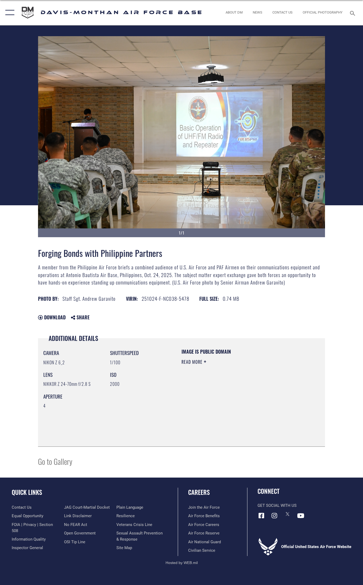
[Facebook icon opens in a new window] (261, 516)
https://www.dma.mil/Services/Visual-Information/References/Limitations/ (244, 403)
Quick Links (27, 492)
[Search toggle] (353, 13)
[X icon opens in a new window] (288, 514)
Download (54, 317)
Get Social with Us (277, 505)
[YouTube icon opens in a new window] (301, 516)
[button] (8, 12)
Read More (193, 362)
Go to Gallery (55, 461)
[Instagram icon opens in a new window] (274, 516)
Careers (199, 492)
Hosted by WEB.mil (182, 563)
